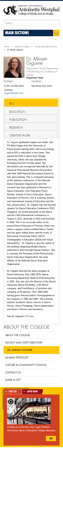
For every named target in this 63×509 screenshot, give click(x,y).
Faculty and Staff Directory (45, 47)
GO (50, 438)
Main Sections (17, 32)
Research (16, 127)
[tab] (31, 103)
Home (6, 47)
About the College (22, 47)
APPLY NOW (32, 391)
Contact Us (13, 372)
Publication (18, 120)
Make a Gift (13, 379)
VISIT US (13, 391)
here (31, 316)
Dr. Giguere (12, 142)
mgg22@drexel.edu (13, 93)
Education (17, 112)
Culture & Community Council (26, 365)
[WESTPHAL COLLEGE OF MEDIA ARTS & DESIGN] (31, 18)
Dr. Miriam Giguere (20, 350)
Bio (11, 104)
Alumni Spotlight (16, 357)
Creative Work (19, 135)
